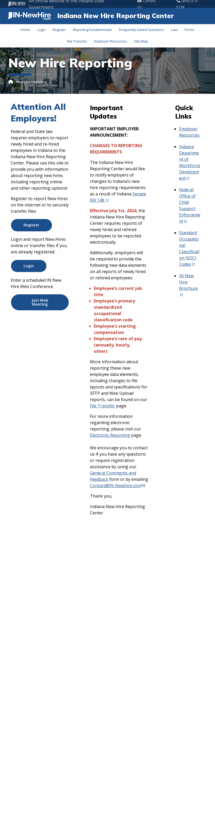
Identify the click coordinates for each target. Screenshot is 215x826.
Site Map (141, 41)
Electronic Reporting (110, 435)
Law (174, 29)
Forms (189, 29)
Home (25, 29)
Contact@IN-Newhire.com (115, 485)
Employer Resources (110, 41)
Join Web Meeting (40, 302)
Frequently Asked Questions (141, 29)
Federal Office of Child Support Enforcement (189, 205)
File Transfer (77, 41)
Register (59, 29)
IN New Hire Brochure (188, 282)
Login (41, 29)
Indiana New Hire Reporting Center (115, 15)
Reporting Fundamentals (92, 29)
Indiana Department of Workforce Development (189, 162)
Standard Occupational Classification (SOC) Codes (189, 248)
